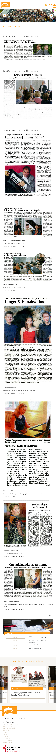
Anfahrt (5, 732)
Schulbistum (6, 738)
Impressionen (6, 736)
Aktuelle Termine (10, 633)
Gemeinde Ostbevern (8, 742)
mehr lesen (28, 700)
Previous (1, 684)
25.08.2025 (15, 648)
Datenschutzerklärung (9, 727)
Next (54, 684)
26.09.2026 (15, 637)
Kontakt (5, 734)
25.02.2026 (15, 645)
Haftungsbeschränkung (9, 728)
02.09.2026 (15, 640)
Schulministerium (7, 740)
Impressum (6, 730)
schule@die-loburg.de (12, 725)
